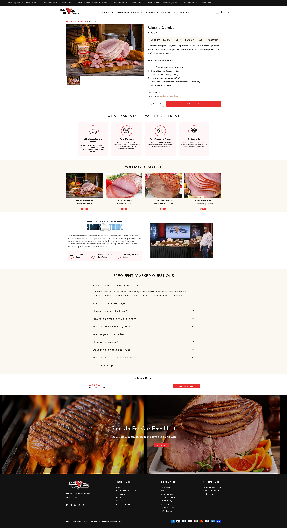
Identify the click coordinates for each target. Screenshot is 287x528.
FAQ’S (175, 12)
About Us (164, 490)
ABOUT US (165, 12)
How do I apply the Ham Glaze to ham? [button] (115, 318)
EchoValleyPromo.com (211, 490)
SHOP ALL (106, 12)
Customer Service (168, 494)
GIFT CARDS (150, 12)
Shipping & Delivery (168, 497)
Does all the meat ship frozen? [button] (110, 311)
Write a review (186, 386)
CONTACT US (186, 12)
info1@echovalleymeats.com (78, 493)
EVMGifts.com (207, 494)
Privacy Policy (166, 501)
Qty (152, 104)
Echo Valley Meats (75, 521)
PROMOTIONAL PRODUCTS (128, 12)
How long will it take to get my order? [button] (114, 357)
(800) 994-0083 (72, 497)
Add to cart (193, 104)
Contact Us (165, 504)
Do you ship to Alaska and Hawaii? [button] (112, 349)
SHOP (118, 487)
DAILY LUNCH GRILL (123, 504)
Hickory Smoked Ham (78, 21)
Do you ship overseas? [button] (105, 342)
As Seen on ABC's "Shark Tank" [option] (28, 2)
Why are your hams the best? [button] (109, 334)
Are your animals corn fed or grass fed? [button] (115, 285)
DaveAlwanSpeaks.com (211, 487)
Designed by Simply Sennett (110, 521)
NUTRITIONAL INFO (167, 487)
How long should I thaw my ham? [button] (111, 326)
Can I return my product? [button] (107, 365)
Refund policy (166, 511)
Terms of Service (167, 508)
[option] (105, 50)
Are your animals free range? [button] (109, 303)
